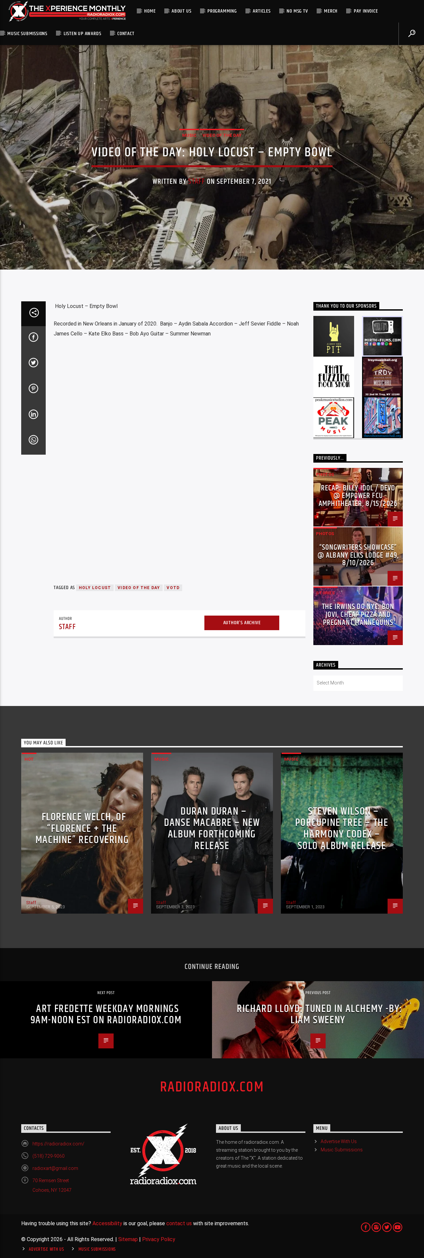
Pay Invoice (366, 11)
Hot (29, 759)
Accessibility (107, 1223)
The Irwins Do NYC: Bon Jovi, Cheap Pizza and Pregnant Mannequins (358, 615)
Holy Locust (95, 587)
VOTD (173, 587)
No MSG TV (297, 11)
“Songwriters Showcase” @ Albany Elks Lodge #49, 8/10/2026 (358, 555)
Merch (331, 11)
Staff (196, 181)
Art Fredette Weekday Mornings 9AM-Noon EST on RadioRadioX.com (106, 1015)
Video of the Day (221, 135)
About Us (181, 11)
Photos (325, 474)
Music (189, 135)
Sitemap (128, 1239)
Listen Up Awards (82, 33)
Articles (261, 11)
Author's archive (242, 623)
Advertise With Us (339, 1141)
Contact (125, 33)
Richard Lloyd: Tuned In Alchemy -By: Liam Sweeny (319, 1015)
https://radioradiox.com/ (58, 1143)
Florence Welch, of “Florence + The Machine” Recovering (82, 828)
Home (149, 11)
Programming (222, 11)
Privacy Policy (158, 1239)
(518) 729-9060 (48, 1156)
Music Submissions (27, 33)
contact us (179, 1223)
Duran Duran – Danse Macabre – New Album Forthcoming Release (212, 828)
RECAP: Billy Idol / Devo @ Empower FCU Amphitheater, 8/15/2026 (358, 496)
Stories (325, 592)
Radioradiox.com (212, 1087)
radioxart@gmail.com (55, 1168)
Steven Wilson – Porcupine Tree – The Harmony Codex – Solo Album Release (341, 828)
